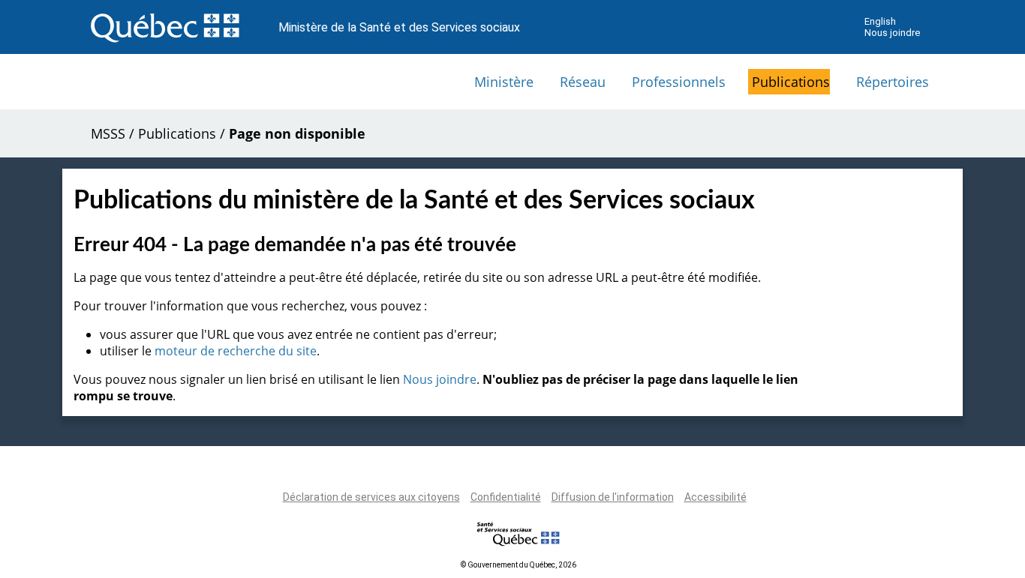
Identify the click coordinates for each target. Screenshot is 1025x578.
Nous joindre (892, 32)
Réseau (583, 82)
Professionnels (679, 82)
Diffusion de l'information (613, 497)
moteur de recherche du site (236, 351)
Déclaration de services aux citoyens (371, 497)
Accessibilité (715, 497)
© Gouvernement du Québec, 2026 (518, 565)
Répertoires (892, 82)
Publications (791, 82)
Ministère (504, 82)
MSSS (108, 133)
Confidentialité (505, 497)
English (880, 21)
